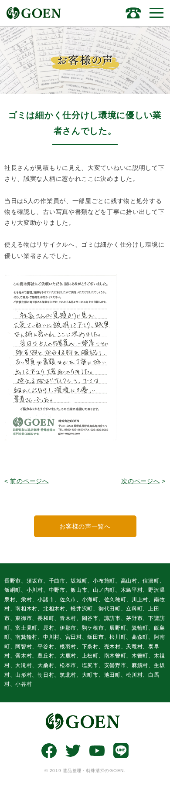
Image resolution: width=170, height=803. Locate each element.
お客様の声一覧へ (85, 526)
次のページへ (140, 481)
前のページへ (29, 481)
